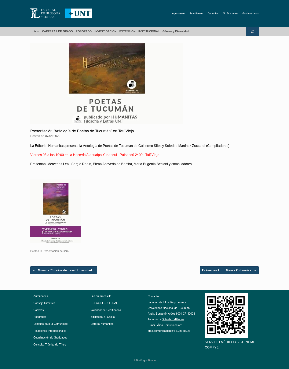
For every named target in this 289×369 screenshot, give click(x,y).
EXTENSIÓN (127, 31)
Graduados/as (250, 13)
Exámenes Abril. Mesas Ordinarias (229, 270)
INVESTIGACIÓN (105, 31)
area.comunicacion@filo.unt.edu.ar (169, 330)
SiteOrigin (141, 360)
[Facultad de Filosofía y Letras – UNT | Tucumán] (61, 13)
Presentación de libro (56, 251)
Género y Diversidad (175, 31)
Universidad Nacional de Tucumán (169, 308)
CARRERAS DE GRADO (57, 31)
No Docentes (230, 13)
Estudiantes (196, 13)
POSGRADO (84, 31)
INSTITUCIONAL (149, 31)
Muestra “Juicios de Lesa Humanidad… (64, 270)
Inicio (35, 31)
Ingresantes (178, 13)
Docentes (213, 13)
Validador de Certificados (106, 310)
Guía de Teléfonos (173, 319)
